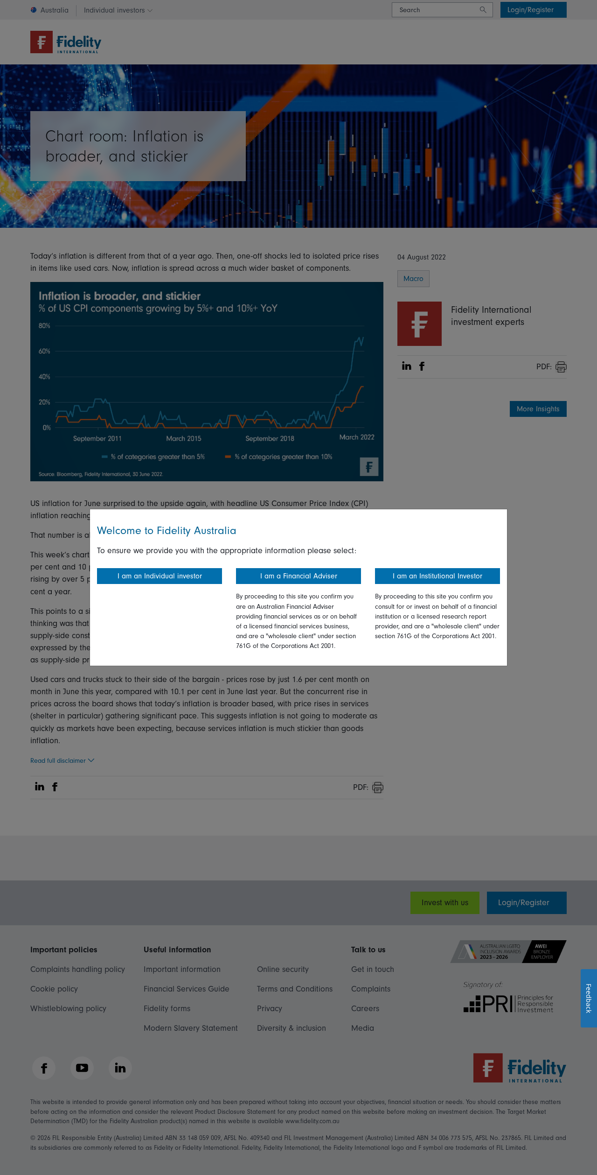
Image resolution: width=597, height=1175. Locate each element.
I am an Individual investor (160, 576)
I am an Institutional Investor (437, 576)
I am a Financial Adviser (298, 576)
